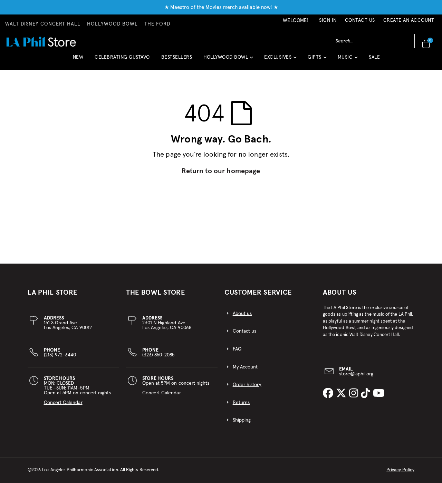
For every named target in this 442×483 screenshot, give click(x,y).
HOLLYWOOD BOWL (112, 24)
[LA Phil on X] (342, 393)
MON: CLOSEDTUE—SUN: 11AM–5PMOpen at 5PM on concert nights (77, 390)
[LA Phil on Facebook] (329, 393)
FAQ (237, 349)
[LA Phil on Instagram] (355, 393)
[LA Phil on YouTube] (379, 393)
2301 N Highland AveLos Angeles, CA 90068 (166, 323)
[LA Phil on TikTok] (367, 393)
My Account (245, 367)
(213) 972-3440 (60, 352)
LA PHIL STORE (52, 292)
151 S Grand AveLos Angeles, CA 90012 (68, 323)
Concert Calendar (63, 402)
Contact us (245, 331)
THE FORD (157, 24)
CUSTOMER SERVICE (258, 292)
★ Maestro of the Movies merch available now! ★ (221, 7)
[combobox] (373, 41)
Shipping (242, 420)
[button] (228, 60)
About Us (340, 292)
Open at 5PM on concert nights (176, 385)
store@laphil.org (356, 374)
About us (242, 313)
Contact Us (360, 20)
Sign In (328, 20)
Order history (247, 384)
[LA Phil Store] (41, 42)
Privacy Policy (400, 470)
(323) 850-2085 (158, 352)
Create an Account (408, 20)
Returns (241, 402)
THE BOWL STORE (155, 292)
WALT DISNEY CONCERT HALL (42, 24)
